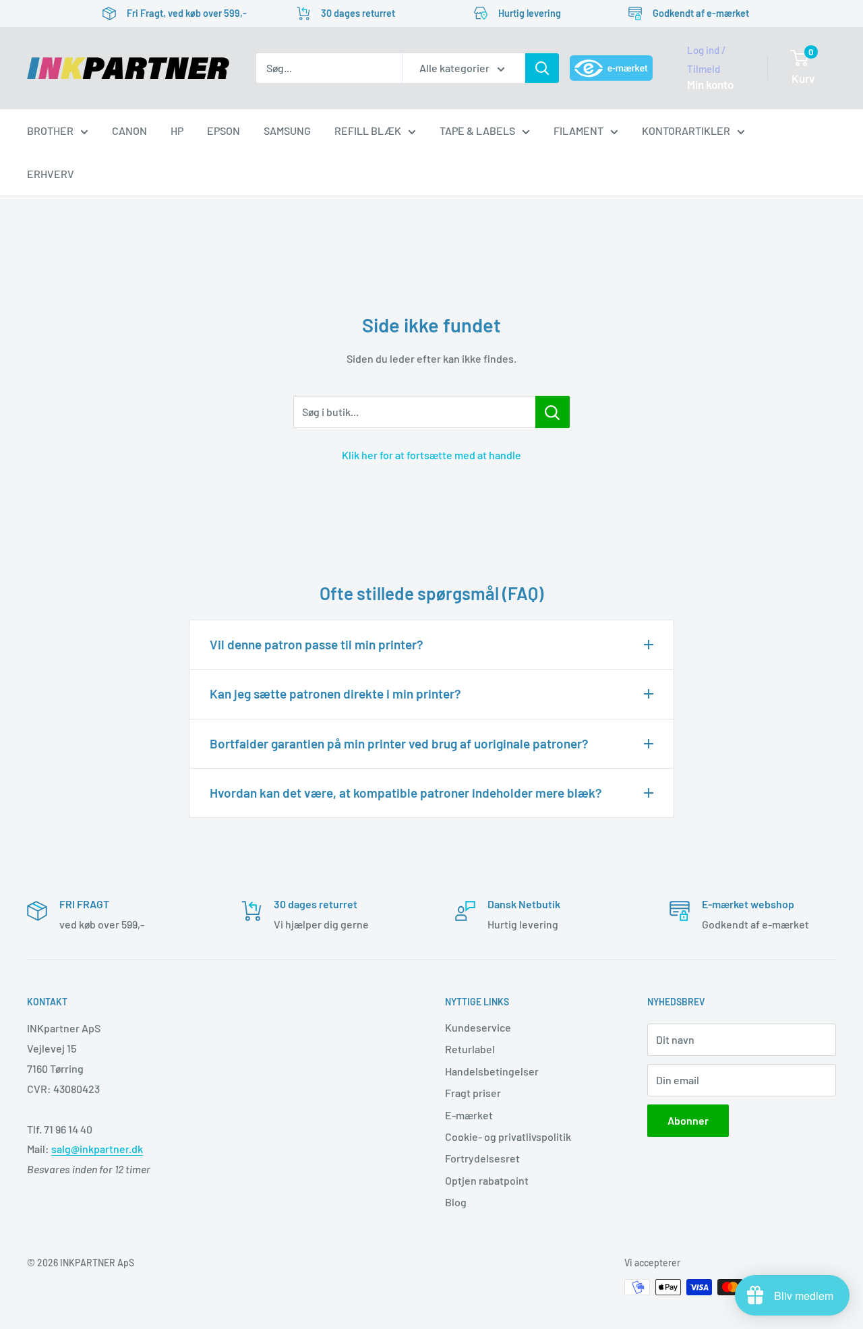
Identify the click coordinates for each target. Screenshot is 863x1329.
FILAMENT (578, 130)
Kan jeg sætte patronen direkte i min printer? (335, 693)
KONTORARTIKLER (686, 130)
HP (177, 130)
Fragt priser (473, 1092)
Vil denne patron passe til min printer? (316, 644)
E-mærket (469, 1115)
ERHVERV (50, 173)
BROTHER (50, 130)
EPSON (223, 130)
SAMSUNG (287, 130)
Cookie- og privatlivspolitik (508, 1136)
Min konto (710, 84)
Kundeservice (478, 1027)
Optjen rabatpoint (487, 1180)
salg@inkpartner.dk (97, 1148)
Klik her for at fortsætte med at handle (431, 454)
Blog (456, 1201)
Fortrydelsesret (482, 1158)
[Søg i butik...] (552, 412)
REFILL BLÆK (367, 130)
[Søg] (542, 68)
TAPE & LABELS (477, 130)
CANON (129, 130)
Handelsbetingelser (492, 1071)
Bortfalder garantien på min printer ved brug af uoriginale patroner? (399, 743)
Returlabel (470, 1048)
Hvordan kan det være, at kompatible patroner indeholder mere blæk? (406, 792)
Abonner (688, 1120)
